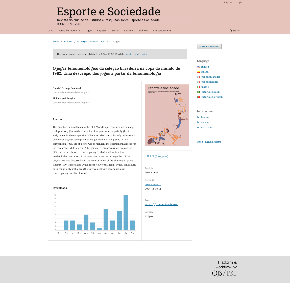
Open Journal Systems (209, 141)
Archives (143, 30)
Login (89, 30)
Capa (50, 30)
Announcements (162, 30)
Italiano (205, 86)
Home (56, 41)
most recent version (137, 54)
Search (115, 30)
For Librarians (204, 127)
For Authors (203, 122)
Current (128, 30)
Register (101, 30)
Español (205, 71)
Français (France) (210, 81)
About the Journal (68, 30)
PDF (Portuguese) (159, 156)
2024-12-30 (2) (153, 184)
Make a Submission (209, 46)
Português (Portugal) (212, 96)
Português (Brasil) (210, 91)
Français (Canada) (210, 76)
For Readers (203, 117)
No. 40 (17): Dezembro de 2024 (92, 41)
